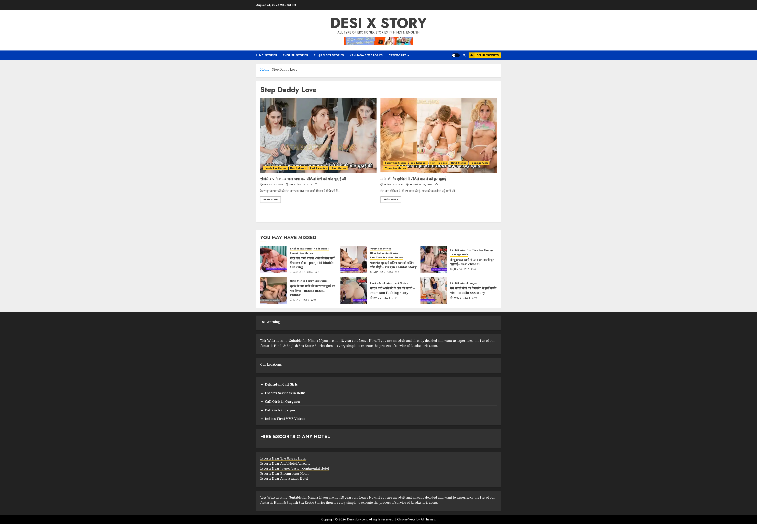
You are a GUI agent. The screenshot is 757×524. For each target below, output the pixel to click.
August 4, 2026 (383, 272)
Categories (397, 55)
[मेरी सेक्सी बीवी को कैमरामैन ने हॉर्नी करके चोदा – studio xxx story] (433, 290)
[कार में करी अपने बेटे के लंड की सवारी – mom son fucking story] (353, 290)
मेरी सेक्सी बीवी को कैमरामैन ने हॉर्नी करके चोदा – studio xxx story (473, 290)
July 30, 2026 (461, 269)
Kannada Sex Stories (366, 55)
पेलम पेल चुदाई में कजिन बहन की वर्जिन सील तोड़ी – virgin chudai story (393, 265)
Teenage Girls (479, 163)
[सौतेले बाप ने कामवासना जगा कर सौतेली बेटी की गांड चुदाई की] (318, 135)
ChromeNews (406, 519)
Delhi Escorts (487, 55)
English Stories (295, 55)
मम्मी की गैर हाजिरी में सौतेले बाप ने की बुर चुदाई (413, 178)
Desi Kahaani (298, 168)
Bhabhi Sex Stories (301, 248)
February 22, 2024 (421, 184)
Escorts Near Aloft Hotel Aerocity (285, 463)
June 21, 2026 (381, 298)
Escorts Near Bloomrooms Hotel (284, 473)
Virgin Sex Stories (395, 168)
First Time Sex (318, 168)
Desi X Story (378, 23)
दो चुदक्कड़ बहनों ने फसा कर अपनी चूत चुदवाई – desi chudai (472, 262)
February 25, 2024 (300, 184)
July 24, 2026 (301, 300)
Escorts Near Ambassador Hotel (284, 478)
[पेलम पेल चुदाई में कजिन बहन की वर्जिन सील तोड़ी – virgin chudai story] (353, 259)
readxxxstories (273, 184)
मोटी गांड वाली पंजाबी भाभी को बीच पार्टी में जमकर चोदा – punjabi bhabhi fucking (312, 262)
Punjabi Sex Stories (329, 55)
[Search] (464, 55)
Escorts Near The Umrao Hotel (283, 458)
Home (264, 69)
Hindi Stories (266, 55)
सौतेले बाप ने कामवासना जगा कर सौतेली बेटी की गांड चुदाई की (303, 178)
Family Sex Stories (275, 168)
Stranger (489, 250)
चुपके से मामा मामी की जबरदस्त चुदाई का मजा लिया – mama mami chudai (312, 290)
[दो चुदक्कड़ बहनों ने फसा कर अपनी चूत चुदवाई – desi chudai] (433, 259)
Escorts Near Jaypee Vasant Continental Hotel (294, 468)
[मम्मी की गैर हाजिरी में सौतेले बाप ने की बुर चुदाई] (438, 135)
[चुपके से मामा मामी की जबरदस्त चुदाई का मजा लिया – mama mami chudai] (273, 290)
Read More (270, 199)
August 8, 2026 (303, 272)
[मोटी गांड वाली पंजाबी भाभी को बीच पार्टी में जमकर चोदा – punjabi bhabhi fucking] (273, 259)
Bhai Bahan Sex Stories (384, 253)
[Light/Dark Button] (456, 55)
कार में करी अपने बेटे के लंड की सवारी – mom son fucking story (392, 290)
